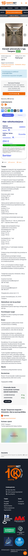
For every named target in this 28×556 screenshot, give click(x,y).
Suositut (10, 8)
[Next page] (24, 34)
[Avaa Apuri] (25, 553)
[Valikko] (26, 3)
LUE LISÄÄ (7, 401)
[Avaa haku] (21, 3)
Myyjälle (6, 503)
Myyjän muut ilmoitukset (8, 418)
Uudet (16, 8)
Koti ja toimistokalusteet (14, 12)
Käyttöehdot (7, 510)
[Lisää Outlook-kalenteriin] (6, 104)
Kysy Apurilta (11, 490)
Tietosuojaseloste (9, 508)
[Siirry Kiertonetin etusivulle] (9, 3)
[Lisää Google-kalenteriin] (2, 104)
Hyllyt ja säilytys (14, 15)
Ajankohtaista (8, 506)
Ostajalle (6, 501)
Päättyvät (23, 8)
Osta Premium (13, 94)
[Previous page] (3, 34)
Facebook (21, 501)
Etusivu (3, 8)
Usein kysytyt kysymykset (15, 492)
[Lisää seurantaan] (26, 25)
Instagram (21, 503)
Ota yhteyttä (11, 494)
